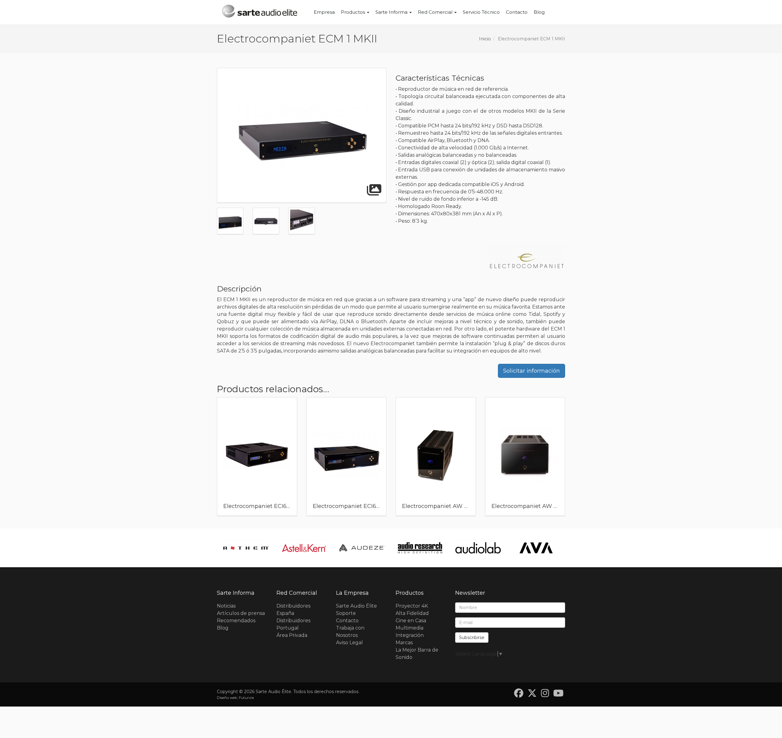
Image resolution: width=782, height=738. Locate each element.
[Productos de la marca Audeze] (362, 548)
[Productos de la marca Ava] (536, 548)
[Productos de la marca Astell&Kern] (304, 548)
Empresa (324, 12)
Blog (539, 12)
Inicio (485, 39)
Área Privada (291, 635)
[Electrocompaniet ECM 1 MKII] (301, 136)
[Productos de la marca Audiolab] (478, 548)
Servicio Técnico (481, 12)
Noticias (226, 606)
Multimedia (409, 628)
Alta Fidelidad (412, 613)
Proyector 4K (412, 606)
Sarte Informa (392, 12)
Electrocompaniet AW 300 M (441, 506)
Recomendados (236, 620)
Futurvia (246, 697)
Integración (410, 635)
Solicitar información (531, 370)
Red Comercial (436, 12)
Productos (353, 12)
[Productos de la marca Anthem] (246, 548)
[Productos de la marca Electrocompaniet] (527, 261)
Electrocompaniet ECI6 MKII (351, 506)
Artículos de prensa (241, 613)
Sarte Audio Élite (356, 606)
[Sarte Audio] (259, 12)
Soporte (346, 613)
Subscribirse (471, 637)
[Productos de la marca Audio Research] (420, 548)
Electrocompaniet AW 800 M (531, 506)
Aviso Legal (349, 642)
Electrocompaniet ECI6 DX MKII (266, 506)
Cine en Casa (411, 620)
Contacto (517, 12)
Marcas (404, 642)
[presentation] (209, 458)
